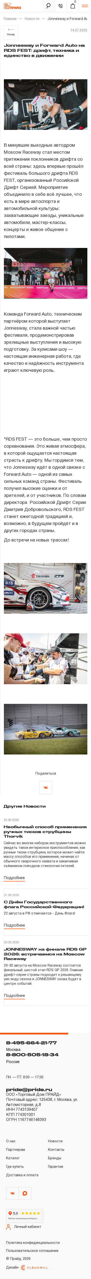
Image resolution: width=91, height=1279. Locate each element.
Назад (11, 34)
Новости (32, 19)
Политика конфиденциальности (33, 1243)
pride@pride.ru (29, 1089)
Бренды (54, 1158)
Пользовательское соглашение (32, 1251)
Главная (10, 19)
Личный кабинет (27, 1227)
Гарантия (55, 1166)
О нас (11, 1141)
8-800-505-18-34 (32, 1054)
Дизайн (12, 1267)
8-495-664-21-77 (31, 1042)
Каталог (13, 1158)
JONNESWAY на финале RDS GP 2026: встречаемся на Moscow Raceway (45, 954)
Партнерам (15, 1150)
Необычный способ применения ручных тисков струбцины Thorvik (45, 832)
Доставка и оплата (22, 1175)
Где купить (15, 1166)
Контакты (56, 1150)
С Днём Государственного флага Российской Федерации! (44, 904)
